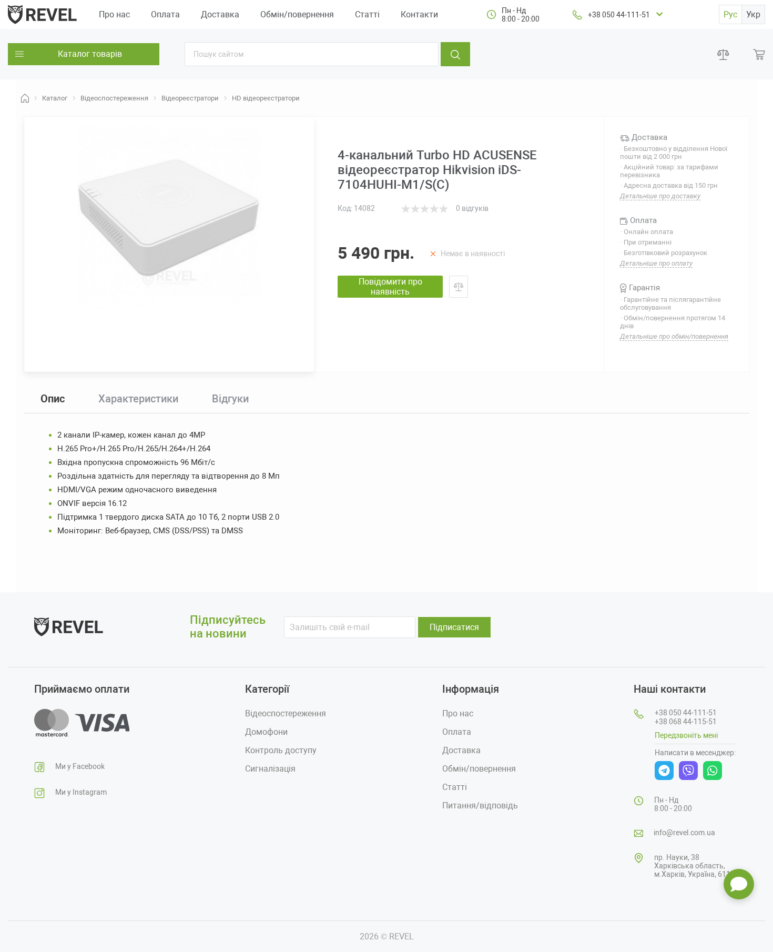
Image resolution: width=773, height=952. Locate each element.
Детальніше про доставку (660, 196)
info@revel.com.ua (684, 832)
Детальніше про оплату (656, 263)
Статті (367, 14)
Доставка (220, 14)
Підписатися (454, 627)
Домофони (266, 732)
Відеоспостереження (285, 713)
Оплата (165, 14)
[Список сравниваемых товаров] (723, 54)
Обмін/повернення (297, 14)
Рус (730, 14)
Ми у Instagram (81, 792)
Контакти (419, 14)
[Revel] (42, 14)
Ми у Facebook (80, 766)
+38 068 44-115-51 (686, 721)
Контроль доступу (281, 750)
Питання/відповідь (480, 806)
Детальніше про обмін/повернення (674, 336)
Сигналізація (270, 769)
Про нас (114, 14)
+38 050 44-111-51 (619, 15)
